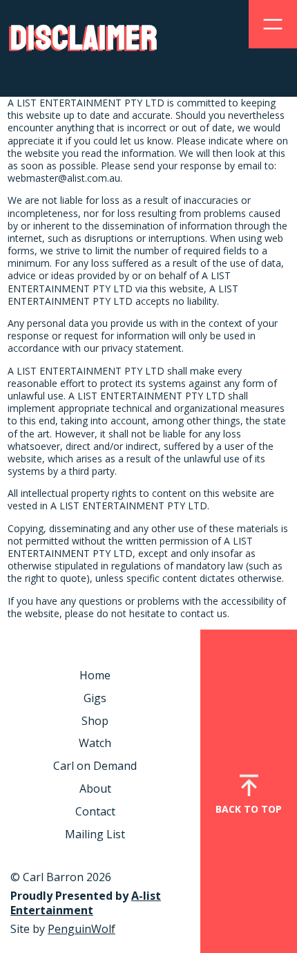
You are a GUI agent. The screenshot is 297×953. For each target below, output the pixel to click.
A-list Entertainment (85, 903)
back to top (248, 808)
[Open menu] (273, 24)
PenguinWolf (81, 928)
